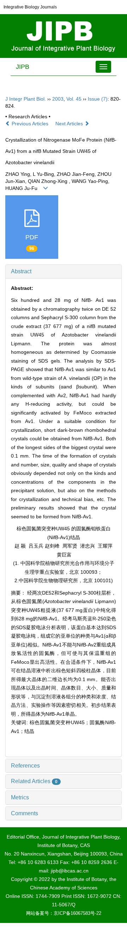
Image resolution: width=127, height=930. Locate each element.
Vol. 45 (73, 99)
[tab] (63, 271)
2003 (58, 99)
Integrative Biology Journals (30, 7)
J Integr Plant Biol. (25, 99)
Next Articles (69, 123)
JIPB (22, 66)
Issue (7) (98, 99)
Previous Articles (30, 123)
